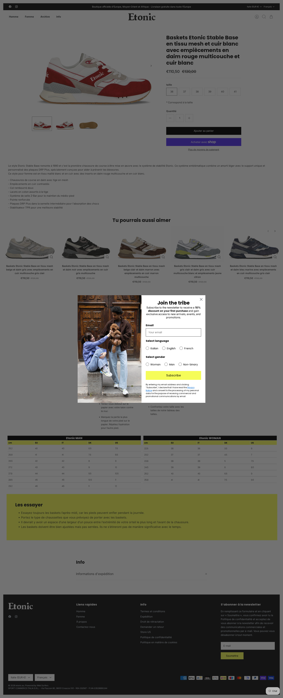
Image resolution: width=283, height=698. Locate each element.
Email (150, 325)
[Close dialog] (201, 299)
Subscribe (173, 375)
